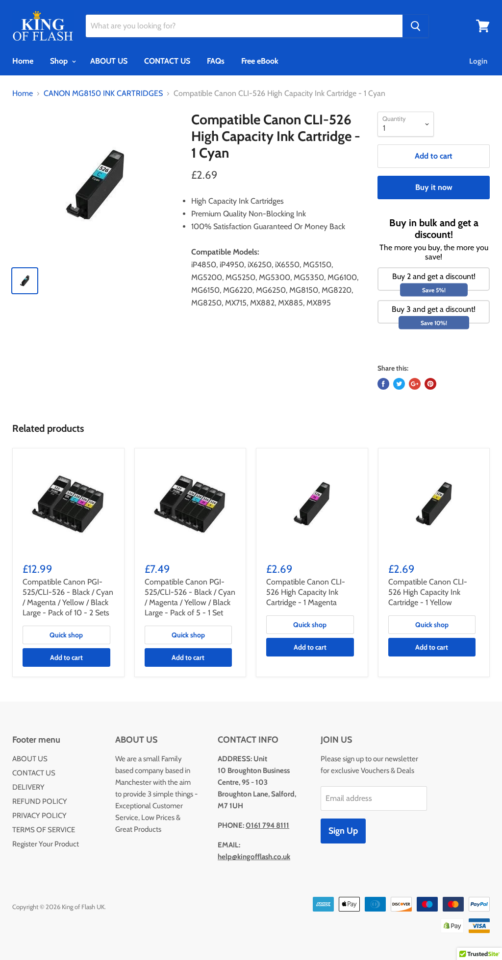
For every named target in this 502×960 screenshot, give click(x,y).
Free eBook (259, 61)
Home (22, 61)
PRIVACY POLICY (39, 815)
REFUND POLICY (39, 801)
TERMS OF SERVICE (43, 829)
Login (478, 61)
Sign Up (343, 830)
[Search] (415, 26)
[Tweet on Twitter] (399, 384)
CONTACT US (167, 61)
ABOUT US (108, 61)
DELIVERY (28, 787)
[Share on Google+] (415, 384)
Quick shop (66, 635)
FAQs (216, 61)
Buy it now (433, 187)
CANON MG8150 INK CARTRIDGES (103, 93)
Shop (60, 61)
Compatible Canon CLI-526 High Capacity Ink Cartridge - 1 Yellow (427, 592)
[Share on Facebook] (383, 384)
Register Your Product (45, 844)
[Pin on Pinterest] (430, 384)
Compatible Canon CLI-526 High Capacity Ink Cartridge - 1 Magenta (305, 592)
